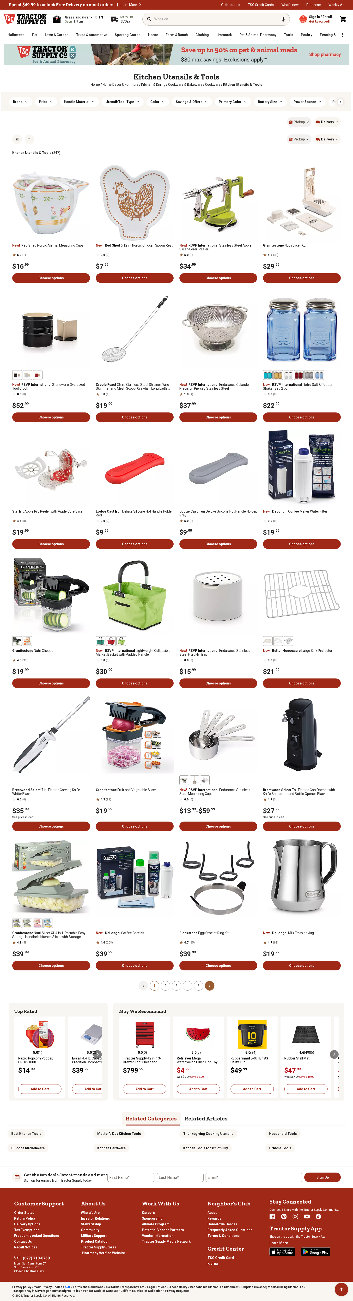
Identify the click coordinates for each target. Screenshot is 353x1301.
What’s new (290, 5)
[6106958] (309, 375)
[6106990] (111, 641)
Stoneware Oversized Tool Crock (48, 386)
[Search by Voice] (283, 19)
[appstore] (282, 1251)
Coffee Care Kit (120, 933)
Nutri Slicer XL (284, 245)
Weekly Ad (336, 5)
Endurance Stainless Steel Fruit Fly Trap (214, 652)
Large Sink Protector (297, 651)
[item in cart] (343, 19)
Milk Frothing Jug (288, 933)
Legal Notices (156, 1287)
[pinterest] (284, 1216)
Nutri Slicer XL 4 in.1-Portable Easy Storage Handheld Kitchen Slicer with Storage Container (48, 935)
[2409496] (27, 641)
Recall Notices (25, 1247)
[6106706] (38, 375)
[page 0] (143, 985)
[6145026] (288, 641)
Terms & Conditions (223, 1236)
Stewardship (91, 1224)
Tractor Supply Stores (98, 1247)
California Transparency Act (125, 1287)
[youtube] (307, 1216)
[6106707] (17, 375)
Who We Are (90, 1213)
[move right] (97, 1054)
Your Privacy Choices (49, 1287)
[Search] (149, 19)
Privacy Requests (177, 1290)
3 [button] (176, 986)
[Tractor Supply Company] (25, 19)
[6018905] (48, 923)
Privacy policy (21, 1287)
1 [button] (154, 986)
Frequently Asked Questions (36, 1236)
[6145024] (278, 641)
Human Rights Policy (66, 1290)
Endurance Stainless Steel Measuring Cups (214, 792)
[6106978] (184, 780)
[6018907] (17, 923)
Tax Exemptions (26, 1230)
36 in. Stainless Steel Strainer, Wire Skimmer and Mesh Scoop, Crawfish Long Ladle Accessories (132, 386)
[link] (95, 84)
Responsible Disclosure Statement (214, 1287)
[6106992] (100, 641)
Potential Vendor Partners (163, 1230)
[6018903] (38, 923)
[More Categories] (342, 35)
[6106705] (27, 375)
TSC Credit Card (220, 1258)
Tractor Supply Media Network (166, 1241)
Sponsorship (152, 1218)
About (212, 1213)
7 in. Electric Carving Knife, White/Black (46, 792)
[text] (242, 84)
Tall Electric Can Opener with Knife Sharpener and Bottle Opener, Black (299, 792)
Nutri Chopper (33, 651)
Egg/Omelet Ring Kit (204, 933)
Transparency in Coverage (30, 1290)
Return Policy (25, 1218)
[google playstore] (315, 1251)
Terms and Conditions (88, 1287)
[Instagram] (295, 1216)
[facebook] (272, 1216)
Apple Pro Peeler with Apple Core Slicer (48, 511)
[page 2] (209, 985)
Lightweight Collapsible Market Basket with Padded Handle (133, 652)
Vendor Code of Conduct (100, 1290)
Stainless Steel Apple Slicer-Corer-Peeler (215, 247)
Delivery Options (27, 1224)
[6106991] (121, 641)
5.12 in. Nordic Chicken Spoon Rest (134, 245)
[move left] (18, 1054)
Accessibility (178, 1287)
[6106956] (268, 375)
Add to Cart (40, 1089)
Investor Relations (95, 1218)
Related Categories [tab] (151, 1118)
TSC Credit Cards (261, 5)
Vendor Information (157, 1236)
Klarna (212, 1263)
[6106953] (319, 375)
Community (90, 1230)
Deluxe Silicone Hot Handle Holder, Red (134, 513)
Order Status (24, 1213)
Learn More (128, 5)
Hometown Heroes (222, 1224)
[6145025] (268, 641)
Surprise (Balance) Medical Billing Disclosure (272, 1287)
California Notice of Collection (141, 1290)
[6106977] (205, 780)
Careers (148, 1213)
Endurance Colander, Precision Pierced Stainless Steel (214, 386)
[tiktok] (318, 1216)
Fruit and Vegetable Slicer (126, 790)
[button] (140, 5)
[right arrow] (340, 102)
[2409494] (17, 641)
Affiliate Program (156, 1224)
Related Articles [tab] (206, 1118)
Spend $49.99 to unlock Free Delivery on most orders (61, 4)
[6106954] (288, 375)
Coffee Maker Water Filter (295, 511)
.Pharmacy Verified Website (103, 1253)
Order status (230, 5)
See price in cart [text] (23, 817)
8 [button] (199, 986)
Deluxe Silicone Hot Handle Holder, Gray (218, 513)
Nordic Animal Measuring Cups (48, 245)
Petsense (313, 5)
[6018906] (27, 923)
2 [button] (165, 986)
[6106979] (194, 780)
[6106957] (278, 375)
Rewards (214, 1218)
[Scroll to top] (341, 1289)
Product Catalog (94, 1241)
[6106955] (299, 375)
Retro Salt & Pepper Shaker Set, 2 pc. (298, 386)
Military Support (94, 1236)
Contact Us (23, 1241)
